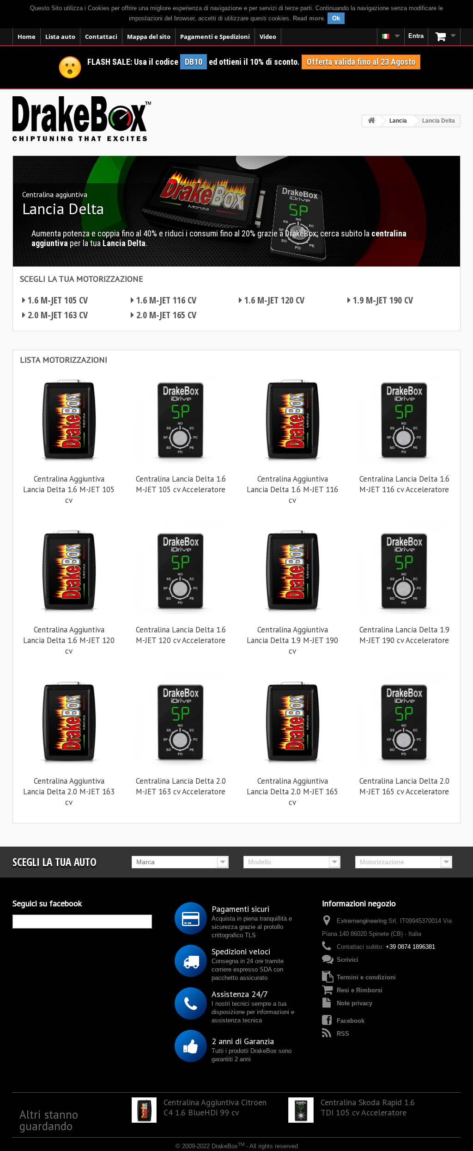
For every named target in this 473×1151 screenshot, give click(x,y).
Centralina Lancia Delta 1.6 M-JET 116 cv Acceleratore (404, 484)
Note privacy (354, 1003)
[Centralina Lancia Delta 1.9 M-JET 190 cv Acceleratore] (404, 569)
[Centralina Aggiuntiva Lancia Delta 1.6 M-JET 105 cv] (69, 419)
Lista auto (60, 36)
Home (27, 36)
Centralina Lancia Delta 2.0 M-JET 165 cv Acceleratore (404, 786)
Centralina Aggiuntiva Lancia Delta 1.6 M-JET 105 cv (69, 489)
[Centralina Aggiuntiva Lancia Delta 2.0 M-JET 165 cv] (292, 721)
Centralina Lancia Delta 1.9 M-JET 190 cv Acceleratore (404, 635)
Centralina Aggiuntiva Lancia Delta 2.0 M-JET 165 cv (292, 791)
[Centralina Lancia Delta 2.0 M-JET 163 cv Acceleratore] (180, 721)
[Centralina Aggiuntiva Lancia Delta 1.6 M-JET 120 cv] (69, 569)
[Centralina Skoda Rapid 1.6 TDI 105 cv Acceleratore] (301, 1110)
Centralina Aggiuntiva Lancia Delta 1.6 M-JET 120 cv (69, 640)
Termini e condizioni (366, 977)
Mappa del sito (148, 36)
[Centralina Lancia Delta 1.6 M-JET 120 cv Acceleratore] (180, 569)
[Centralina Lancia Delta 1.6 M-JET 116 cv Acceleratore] (404, 419)
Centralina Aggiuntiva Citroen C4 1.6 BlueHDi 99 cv (215, 1107)
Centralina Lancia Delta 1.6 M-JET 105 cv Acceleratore (181, 484)
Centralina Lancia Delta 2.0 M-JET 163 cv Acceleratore (181, 786)
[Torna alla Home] (371, 121)
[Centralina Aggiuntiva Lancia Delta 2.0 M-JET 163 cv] (69, 721)
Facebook (350, 1020)
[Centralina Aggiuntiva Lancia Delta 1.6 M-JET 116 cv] (292, 419)
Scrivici (347, 959)
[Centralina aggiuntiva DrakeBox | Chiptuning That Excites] (81, 118)
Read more (308, 18)
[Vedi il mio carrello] (444, 36)
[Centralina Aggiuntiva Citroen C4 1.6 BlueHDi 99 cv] (144, 1110)
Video (268, 36)
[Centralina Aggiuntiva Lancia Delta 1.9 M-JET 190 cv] (292, 569)
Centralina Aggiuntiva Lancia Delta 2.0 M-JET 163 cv (69, 791)
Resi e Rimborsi (359, 990)
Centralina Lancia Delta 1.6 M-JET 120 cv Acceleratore (181, 635)
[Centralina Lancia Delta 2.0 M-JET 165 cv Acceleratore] (404, 721)
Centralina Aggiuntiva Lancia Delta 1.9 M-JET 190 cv (292, 640)
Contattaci (101, 36)
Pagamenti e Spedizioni (215, 36)
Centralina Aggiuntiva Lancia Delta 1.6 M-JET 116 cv (292, 489)
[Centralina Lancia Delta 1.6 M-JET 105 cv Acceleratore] (180, 419)
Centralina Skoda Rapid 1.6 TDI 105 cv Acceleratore (368, 1107)
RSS (343, 1033)
